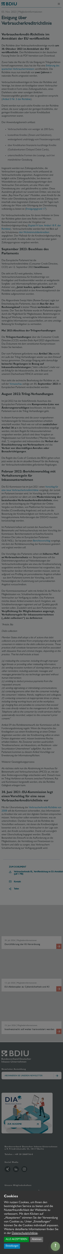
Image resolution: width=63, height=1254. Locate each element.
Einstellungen (12, 1246)
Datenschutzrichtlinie (25, 1233)
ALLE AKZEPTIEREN (16, 1239)
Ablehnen (36, 1239)
